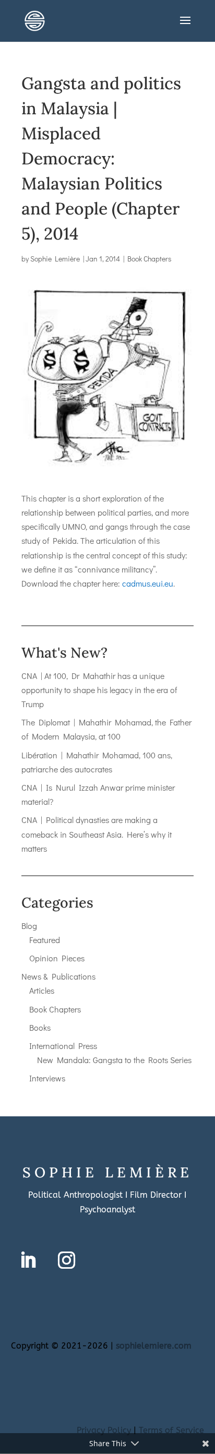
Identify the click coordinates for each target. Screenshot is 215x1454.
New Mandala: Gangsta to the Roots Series (114, 1059)
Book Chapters (149, 259)
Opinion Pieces (57, 957)
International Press (63, 1045)
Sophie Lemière (55, 259)
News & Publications (58, 976)
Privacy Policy (104, 1430)
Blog (29, 925)
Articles (41, 990)
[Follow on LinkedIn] (28, 1260)
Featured (44, 939)
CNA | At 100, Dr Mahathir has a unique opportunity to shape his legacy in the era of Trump (99, 689)
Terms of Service (171, 1430)
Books (40, 1027)
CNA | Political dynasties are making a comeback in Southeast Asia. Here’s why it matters (96, 833)
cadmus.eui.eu (147, 583)
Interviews (47, 1077)
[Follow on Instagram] (67, 1260)
